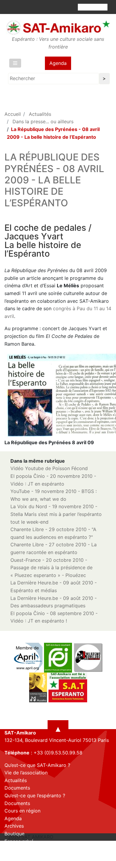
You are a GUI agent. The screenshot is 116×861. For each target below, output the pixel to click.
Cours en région (22, 811)
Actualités (40, 114)
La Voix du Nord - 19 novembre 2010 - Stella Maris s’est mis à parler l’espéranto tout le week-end (56, 514)
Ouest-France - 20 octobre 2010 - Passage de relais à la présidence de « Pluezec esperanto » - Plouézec (51, 567)
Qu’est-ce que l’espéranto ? (34, 795)
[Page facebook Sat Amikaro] (9, 856)
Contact (13, 849)
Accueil (12, 114)
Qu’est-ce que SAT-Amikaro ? (37, 765)
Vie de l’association (26, 773)
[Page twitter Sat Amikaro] (19, 856)
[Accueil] (58, 27)
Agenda (58, 63)
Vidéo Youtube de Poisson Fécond (49, 468)
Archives (14, 826)
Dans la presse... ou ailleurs (42, 121)
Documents (17, 788)
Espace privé (19, 841)
